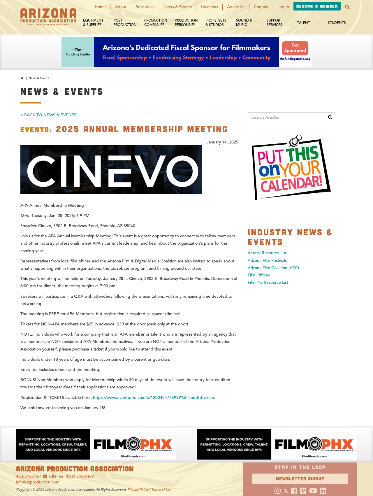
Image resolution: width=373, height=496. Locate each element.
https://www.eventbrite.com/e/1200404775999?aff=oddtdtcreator (155, 397)
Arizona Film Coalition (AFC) (273, 267)
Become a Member (317, 5)
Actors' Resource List (267, 252)
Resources (145, 6)
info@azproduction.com (37, 482)
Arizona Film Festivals (267, 260)
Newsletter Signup (300, 478)
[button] (347, 7)
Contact (261, 6)
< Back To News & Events (48, 115)
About (120, 6)
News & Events (177, 6)
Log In (283, 6)
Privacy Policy (138, 489)
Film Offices (259, 275)
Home (100, 6)
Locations (209, 6)
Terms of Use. (161, 489)
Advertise (236, 6)
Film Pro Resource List (268, 282)
